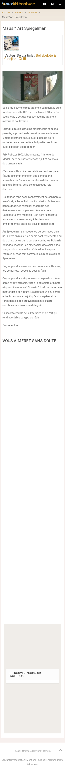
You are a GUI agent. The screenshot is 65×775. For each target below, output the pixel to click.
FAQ (48, 760)
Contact (6, 760)
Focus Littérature (23, 751)
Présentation (18, 760)
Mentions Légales (35, 760)
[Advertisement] (32, 484)
